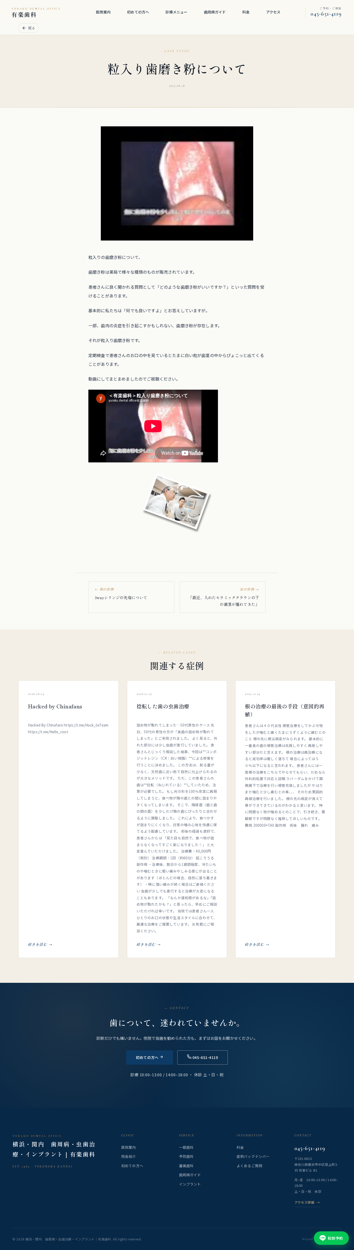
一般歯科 (186, 1147)
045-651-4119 (309, 1148)
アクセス (273, 11)
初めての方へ (138, 11)
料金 (246, 11)
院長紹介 (128, 1156)
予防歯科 (186, 1156)
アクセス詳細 (307, 1202)
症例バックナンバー (253, 1156)
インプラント (190, 1184)
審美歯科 (186, 1165)
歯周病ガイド (215, 11)
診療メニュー (176, 11)
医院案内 (103, 11)
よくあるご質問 (249, 1165)
